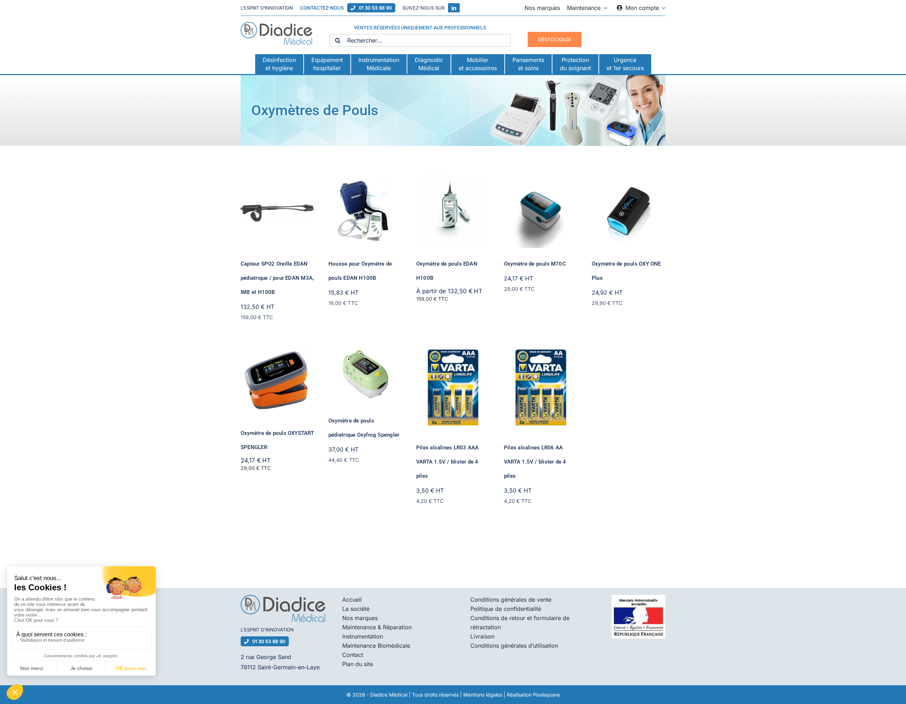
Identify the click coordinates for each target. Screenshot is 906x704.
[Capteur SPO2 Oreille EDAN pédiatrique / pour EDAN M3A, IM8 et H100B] (277, 179)
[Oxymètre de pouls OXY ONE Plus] (628, 179)
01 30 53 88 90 (375, 8)
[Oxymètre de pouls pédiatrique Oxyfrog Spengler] (365, 348)
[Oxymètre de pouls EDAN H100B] (453, 179)
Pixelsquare (546, 695)
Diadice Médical (388, 695)
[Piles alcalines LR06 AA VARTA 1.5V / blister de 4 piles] (541, 348)
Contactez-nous (322, 8)
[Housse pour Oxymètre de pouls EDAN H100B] (365, 179)
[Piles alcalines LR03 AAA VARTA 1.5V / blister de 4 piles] (453, 348)
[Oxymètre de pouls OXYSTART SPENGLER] (277, 348)
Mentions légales (482, 695)
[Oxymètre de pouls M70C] (541, 179)
